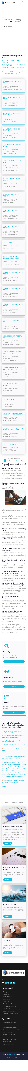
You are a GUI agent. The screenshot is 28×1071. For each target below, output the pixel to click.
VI (18, 67)
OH (12, 66)
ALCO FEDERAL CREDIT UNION (10, 384)
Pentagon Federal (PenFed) (10, 1027)
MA (2, 64)
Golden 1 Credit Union (8, 1037)
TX (13, 67)
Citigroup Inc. (6, 999)
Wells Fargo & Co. (7, 996)
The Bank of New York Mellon (10, 1013)
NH (2, 66)
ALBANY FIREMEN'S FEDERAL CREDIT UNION (12, 352)
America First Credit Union (9, 1039)
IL (3, 62)
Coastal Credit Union (8, 1044)
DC (15, 61)
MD (4, 64)
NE (24, 64)
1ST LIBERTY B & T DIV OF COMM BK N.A (11, 114)
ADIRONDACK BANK (9, 242)
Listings (6, 703)
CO (12, 61)
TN (12, 67)
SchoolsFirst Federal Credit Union (11, 1030)
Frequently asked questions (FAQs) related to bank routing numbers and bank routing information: (14, 758)
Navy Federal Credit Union (9, 1022)
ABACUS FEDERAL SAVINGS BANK (12, 161)
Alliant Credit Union (8, 1032)
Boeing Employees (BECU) (9, 1034)
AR (5, 61)
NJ (4, 66)
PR (5, 67)
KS (6, 62)
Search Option (8, 652)
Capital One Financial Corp (9, 1011)
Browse (14, 686)
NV (8, 66)
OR (2, 67)
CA (10, 61)
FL (18, 61)
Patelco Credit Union (8, 1042)
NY (10, 66)
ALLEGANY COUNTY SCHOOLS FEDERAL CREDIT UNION (13, 429)
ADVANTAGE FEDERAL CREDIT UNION (13, 273)
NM (6, 66)
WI (24, 67)
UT (15, 67)
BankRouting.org (11, 1054)
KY (8, 62)
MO (12, 64)
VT (20, 67)
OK (13, 66)
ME (6, 64)
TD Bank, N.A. (6, 1008)
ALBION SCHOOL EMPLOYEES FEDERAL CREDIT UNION (12, 368)
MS (16, 64)
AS (7, 61)
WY (4, 69)
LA (9, 62)
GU (22, 61)
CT (13, 61)
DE (17, 61)
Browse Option (8, 677)
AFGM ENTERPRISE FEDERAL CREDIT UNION (12, 337)
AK (2, 61)
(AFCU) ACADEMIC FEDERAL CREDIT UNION (12, 82)
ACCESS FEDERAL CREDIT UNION (11, 179)
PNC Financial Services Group (10, 1006)
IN (5, 62)
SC (8, 67)
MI (8, 64)
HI (23, 61)
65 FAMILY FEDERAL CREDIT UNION (12, 145)
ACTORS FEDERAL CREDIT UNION (11, 211)
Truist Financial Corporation (10, 1004)
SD (10, 67)
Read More (8, 843)
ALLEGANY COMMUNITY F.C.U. (13, 414)
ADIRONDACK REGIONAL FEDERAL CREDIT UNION (11, 257)
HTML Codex (17, 1058)
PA (4, 67)
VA (17, 67)
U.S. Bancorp (6, 1001)
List (14, 712)
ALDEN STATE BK (8, 400)
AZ (8, 61)
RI (7, 67)
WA (22, 67)
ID (2, 62)
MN (10, 64)
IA (25, 61)
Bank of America (7, 994)
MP (14, 64)
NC (20, 64)
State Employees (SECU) (9, 1025)
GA (20, 61)
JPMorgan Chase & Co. (8, 992)
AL (4, 61)
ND (22, 64)
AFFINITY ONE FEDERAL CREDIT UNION (11, 321)
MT (18, 64)
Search (14, 661)
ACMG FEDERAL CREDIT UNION (11, 195)
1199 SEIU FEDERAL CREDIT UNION (12, 98)
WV (2, 69)
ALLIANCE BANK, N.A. (10, 444)
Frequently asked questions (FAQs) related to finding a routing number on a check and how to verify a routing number (14, 768)
